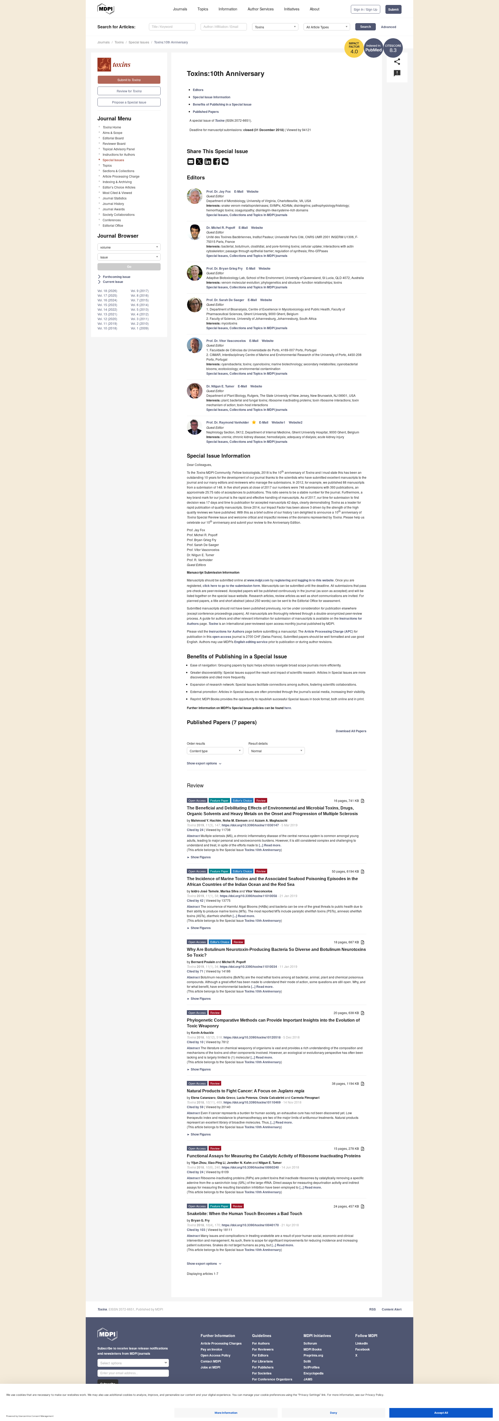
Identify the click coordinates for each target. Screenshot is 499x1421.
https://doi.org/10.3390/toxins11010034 (248, 966)
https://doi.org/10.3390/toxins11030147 (250, 825)
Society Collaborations (119, 214)
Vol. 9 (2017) (140, 290)
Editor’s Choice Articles (119, 187)
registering (282, 580)
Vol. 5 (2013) (140, 309)
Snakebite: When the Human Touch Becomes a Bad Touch (244, 1213)
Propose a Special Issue (129, 102)
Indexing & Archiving (117, 181)
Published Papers (206, 111)
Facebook (362, 1349)
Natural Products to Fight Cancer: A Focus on (245, 1091)
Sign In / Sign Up (365, 9)
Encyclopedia (314, 1373)
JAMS (308, 1379)
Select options (111, 1362)
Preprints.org (313, 1355)
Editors (198, 89)
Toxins (119, 42)
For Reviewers (263, 1349)
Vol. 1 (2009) (140, 328)
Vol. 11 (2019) (107, 323)
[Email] (191, 163)
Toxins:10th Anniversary (171, 42)
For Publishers (263, 1367)
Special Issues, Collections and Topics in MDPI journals (246, 214)
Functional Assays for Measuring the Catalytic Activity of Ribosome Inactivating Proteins (274, 1156)
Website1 (278, 422)
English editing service (251, 641)
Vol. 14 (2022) (107, 309)
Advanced (388, 26)
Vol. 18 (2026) (107, 290)
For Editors (260, 1355)
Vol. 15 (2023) (107, 304)
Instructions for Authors (119, 154)
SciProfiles (312, 1367)
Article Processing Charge (121, 176)
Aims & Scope (112, 132)
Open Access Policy (216, 1355)
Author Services (261, 8)
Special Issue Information (211, 97)
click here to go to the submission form (231, 585)
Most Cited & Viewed (117, 192)
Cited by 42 (195, 900)
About (314, 8)
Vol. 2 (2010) (140, 323)
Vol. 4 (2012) (140, 314)
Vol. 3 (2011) (140, 318)
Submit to (129, 79)
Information (228, 8)
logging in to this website (316, 580)
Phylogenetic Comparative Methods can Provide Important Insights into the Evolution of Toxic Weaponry (273, 1023)
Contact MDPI (211, 1361)
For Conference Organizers (272, 1379)
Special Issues (139, 42)
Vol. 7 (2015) (140, 300)
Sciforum (310, 1343)
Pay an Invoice (211, 1349)
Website (253, 191)
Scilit (307, 1361)
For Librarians (262, 1361)
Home (112, 127)
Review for (129, 91)
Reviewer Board (114, 143)
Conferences (112, 220)
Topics (203, 8)
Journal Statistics (115, 198)
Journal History (113, 203)
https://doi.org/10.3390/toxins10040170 (250, 1225)
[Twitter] (199, 163)
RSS (372, 1309)
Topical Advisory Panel (119, 149)
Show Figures (199, 857)
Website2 (296, 422)
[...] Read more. (270, 845)
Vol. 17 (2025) (107, 295)
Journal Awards (114, 209)
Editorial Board (113, 138)
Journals (180, 8)
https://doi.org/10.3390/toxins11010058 (248, 895)
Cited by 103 (196, 1229)
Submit (393, 9)
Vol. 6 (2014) (140, 304)
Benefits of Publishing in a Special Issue (222, 104)
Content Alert (392, 1309)
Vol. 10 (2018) (107, 328)
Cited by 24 (195, 829)
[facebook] (217, 163)
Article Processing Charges (221, 1343)
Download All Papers (351, 731)
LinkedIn (361, 1343)
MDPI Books (313, 1349)
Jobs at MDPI (210, 1367)
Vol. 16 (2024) (107, 300)
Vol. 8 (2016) (140, 295)
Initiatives (291, 8)
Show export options (204, 763)
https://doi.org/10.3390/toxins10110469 (252, 1102)
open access (221, 636)
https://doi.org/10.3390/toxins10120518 (252, 1037)
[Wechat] (225, 163)
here (287, 707)
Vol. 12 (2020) (107, 318)
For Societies (262, 1373)
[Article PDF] (362, 801)
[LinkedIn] (208, 163)
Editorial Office (113, 225)
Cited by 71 (195, 971)
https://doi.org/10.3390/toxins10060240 (250, 1167)
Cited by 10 (195, 1042)
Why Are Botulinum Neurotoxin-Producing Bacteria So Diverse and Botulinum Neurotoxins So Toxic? (276, 952)
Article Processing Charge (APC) (328, 631)
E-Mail (238, 191)
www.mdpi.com (258, 580)
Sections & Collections (118, 170)
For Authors (261, 1343)
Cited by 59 (195, 1107)
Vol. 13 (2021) (107, 314)
